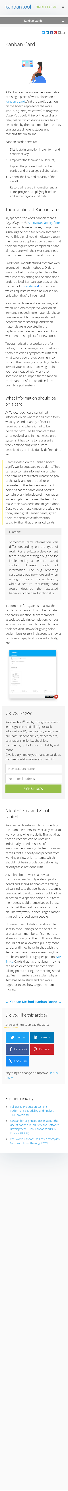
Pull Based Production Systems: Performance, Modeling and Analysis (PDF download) (32, 1111)
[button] (43, 32)
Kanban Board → (48, 1002)
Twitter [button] (20, 1037)
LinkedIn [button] (45, 1037)
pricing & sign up (46, 6)
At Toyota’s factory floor (44, 223)
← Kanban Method (19, 1002)
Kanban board (15, 101)
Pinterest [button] (45, 1049)
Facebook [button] (20, 1049)
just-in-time (28, 286)
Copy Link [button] (20, 1061)
